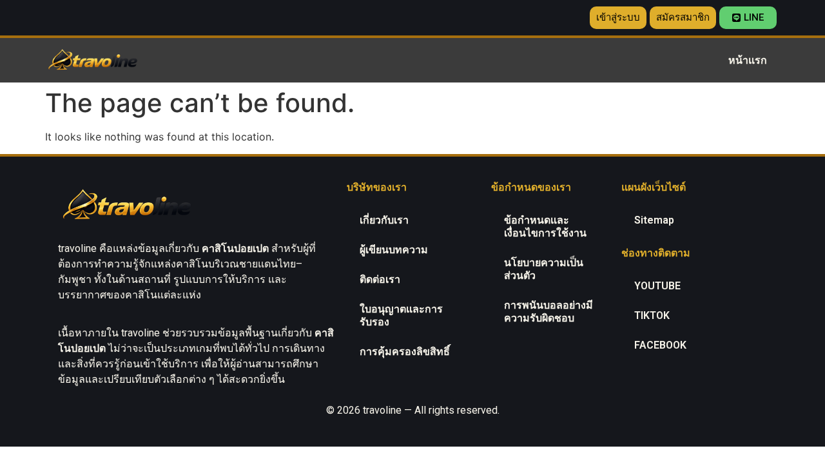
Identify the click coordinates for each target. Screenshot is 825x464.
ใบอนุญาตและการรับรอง (401, 315)
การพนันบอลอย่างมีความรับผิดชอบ (548, 311)
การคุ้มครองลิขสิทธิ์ (405, 351)
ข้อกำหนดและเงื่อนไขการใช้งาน (545, 226)
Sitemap (654, 220)
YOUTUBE (657, 286)
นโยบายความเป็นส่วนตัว (543, 269)
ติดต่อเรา (380, 279)
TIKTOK (652, 315)
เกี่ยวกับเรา (384, 220)
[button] (618, 17)
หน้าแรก (747, 60)
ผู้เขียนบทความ (394, 250)
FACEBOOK (660, 345)
